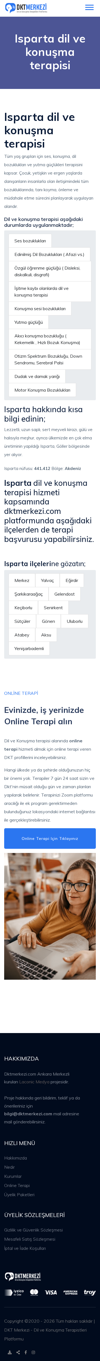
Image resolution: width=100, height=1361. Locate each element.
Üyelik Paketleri (19, 1194)
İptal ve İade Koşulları (25, 1248)
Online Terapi (17, 1185)
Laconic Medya (34, 1081)
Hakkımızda (15, 1158)
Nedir (9, 1167)
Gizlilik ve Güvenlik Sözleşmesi (33, 1230)
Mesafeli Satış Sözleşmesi (29, 1239)
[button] (89, 6)
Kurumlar (13, 1176)
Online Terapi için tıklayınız (50, 838)
